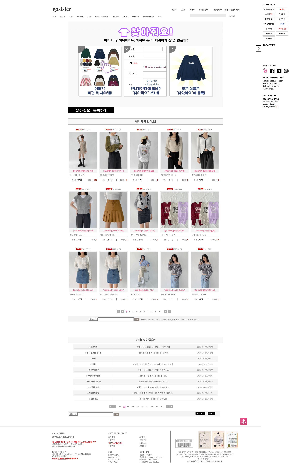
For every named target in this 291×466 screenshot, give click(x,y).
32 (124, 406)
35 (138, 406)
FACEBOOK (112, 457)
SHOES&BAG (148, 16)
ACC (160, 16)
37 (147, 406)
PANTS (116, 16)
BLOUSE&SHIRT (102, 16)
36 (142, 406)
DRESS (135, 16)
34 (133, 406)
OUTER (80, 16)
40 (162, 406)
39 (157, 406)
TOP (89, 16)
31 (120, 406)
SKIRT (125, 16)
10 (160, 311)
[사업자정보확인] (208, 454)
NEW (71, 16)
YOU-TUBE (112, 461)
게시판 (63, 446)
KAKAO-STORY (114, 459)
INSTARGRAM (113, 455)
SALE (53, 16)
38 (152, 406)
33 (128, 406)
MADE (62, 16)
